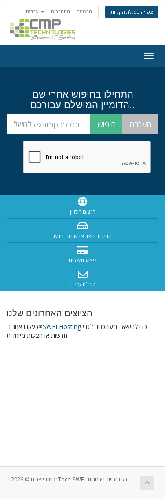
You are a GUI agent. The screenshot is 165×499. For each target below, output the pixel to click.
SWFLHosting (62, 326)
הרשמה (84, 11)
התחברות (60, 11)
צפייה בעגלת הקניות (132, 11)
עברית (33, 11)
